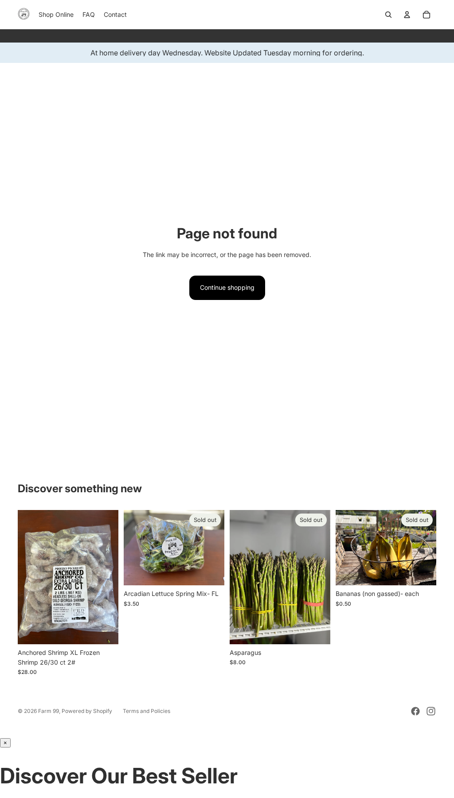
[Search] (388, 14)
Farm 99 (48, 711)
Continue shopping (227, 287)
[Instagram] (431, 711)
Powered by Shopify (87, 711)
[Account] (407, 14)
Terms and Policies (146, 711)
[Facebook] (415, 711)
